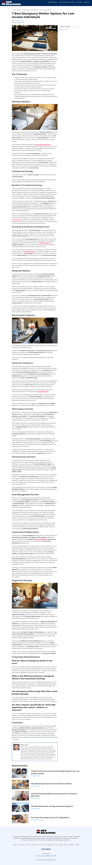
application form (29, 251)
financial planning (17, 219)
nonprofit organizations (42, 144)
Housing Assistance (16, 10)
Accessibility (71, 844)
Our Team (27, 844)
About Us (15, 844)
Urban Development (41, 539)
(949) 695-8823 (46, 853)
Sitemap (77, 844)
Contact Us (21, 844)
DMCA (65, 844)
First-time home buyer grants (38, 820)
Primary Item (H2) (64, 29)
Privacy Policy (34, 844)
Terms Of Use (42, 844)
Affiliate (61, 844)
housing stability (43, 391)
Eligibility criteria (44, 243)
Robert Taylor (20, 20)
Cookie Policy (49, 844)
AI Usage (56, 844)
